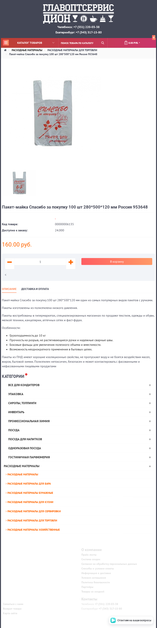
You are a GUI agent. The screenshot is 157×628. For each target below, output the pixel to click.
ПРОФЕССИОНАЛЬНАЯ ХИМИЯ (29, 421)
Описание (9, 288)
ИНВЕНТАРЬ (16, 412)
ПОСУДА (14, 430)
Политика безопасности (95, 582)
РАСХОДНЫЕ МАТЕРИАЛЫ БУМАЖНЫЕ (30, 493)
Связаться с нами (13, 604)
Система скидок (90, 559)
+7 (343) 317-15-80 (110, 608)
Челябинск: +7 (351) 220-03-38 (78, 27)
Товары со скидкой (92, 591)
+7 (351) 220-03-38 (106, 604)
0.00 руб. (141, 41)
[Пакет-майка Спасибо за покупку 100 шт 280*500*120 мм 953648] (51, 113)
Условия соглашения (93, 577)
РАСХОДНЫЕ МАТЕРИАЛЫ (21, 466)
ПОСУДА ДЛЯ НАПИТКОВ (25, 439)
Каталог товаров (23, 42)
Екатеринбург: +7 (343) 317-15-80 (79, 32)
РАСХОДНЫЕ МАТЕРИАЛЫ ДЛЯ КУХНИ (30, 502)
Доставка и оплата (35, 288)
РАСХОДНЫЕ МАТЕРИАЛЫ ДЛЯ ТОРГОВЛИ (32, 520)
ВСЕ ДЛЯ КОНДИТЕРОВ (23, 385)
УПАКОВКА (15, 394)
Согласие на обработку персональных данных (109, 564)
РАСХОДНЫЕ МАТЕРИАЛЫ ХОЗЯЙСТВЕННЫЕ (33, 529)
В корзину (117, 261)
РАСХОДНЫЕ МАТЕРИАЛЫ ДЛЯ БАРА (29, 483)
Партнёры (87, 587)
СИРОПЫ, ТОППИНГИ (22, 403)
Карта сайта (10, 613)
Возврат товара (12, 608)
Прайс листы (88, 554)
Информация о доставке (96, 573)
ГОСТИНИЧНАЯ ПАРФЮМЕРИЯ (29, 457)
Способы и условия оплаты (97, 568)
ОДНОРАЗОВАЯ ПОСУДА (24, 448)
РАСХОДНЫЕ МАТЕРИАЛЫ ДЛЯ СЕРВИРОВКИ (34, 511)
